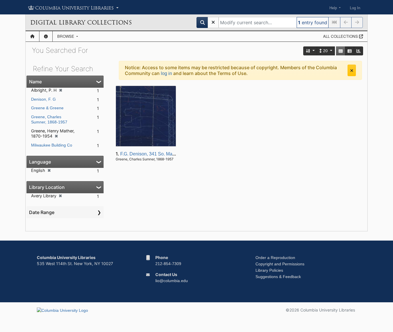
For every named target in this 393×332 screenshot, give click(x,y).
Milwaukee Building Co (51, 145)
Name (35, 82)
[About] (45, 36)
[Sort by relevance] (310, 50)
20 (325, 50)
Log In (355, 8)
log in (166, 73)
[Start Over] (213, 22)
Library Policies (269, 270)
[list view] (349, 50)
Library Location (47, 187)
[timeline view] (358, 50)
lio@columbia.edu (171, 280)
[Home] (32, 36)
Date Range (41, 212)
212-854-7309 (168, 263)
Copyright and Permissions (279, 264)
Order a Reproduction (275, 257)
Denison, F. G (43, 99)
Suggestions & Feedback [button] (278, 276)
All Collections (341, 36)
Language (40, 162)
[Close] (352, 70)
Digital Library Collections (81, 22)
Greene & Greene (47, 108)
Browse (66, 36)
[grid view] (340, 50)
